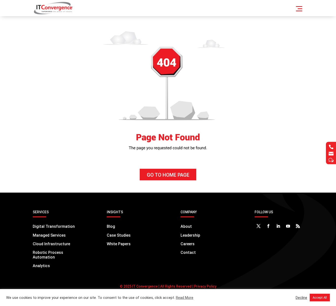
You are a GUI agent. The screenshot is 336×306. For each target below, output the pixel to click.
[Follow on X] (258, 226)
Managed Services (49, 235)
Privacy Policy (204, 286)
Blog (111, 226)
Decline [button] (301, 297)
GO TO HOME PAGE (168, 175)
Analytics (41, 265)
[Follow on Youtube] (288, 226)
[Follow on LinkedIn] (278, 226)
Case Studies (119, 235)
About (186, 226)
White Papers (119, 244)
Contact (188, 252)
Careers (188, 244)
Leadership (190, 235)
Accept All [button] (320, 297)
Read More (184, 297)
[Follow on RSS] (298, 226)
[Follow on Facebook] (268, 226)
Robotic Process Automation (48, 255)
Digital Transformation (54, 226)
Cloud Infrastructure (51, 244)
